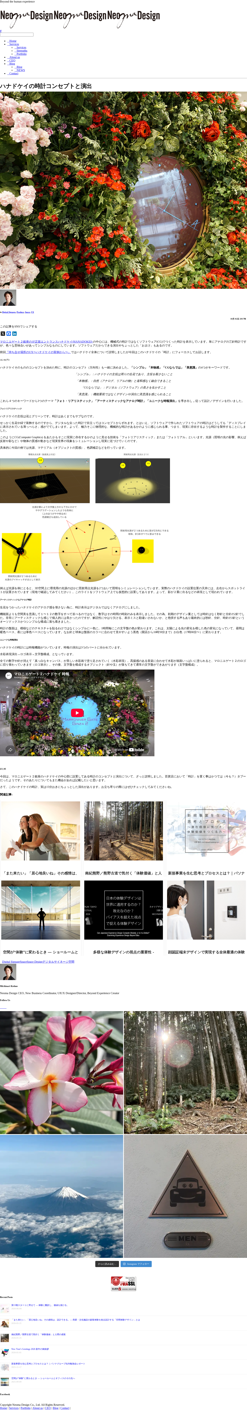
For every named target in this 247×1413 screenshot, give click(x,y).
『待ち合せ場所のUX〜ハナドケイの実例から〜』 (38, 352)
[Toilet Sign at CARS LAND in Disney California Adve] (185, 1196)
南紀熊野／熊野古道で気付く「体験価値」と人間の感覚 (38, 1334)
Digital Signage (9, 312)
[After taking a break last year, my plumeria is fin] (61, 1072)
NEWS (21, 70)
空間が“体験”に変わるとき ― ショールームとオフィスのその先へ (43, 1378)
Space (27, 312)
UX (32, 312)
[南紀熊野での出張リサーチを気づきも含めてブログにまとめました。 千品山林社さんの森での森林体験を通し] (185, 1072)
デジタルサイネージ (55, 961)
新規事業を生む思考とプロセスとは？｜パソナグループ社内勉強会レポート (48, 1363)
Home (12, 40)
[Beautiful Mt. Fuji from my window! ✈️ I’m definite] (61, 1196)
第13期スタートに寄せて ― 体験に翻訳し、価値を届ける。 (40, 1305)
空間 (71, 961)
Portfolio (22, 53)
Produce (20, 312)
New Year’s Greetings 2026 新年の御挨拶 (30, 1349)
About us (14, 57)
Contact (13, 73)
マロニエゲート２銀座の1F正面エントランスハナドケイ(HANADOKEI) (46, 341)
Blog (12, 63)
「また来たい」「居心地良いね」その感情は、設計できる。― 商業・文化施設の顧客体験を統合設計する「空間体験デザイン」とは (75, 1320)
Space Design (34, 961)
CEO (12, 60)
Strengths (22, 50)
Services (14, 44)
